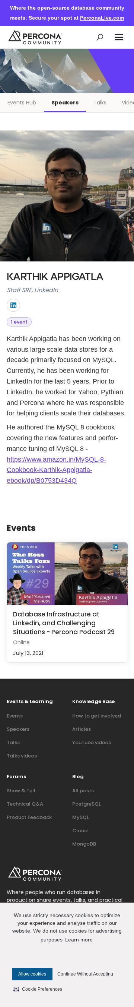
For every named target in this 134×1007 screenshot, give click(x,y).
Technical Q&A (25, 803)
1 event (19, 321)
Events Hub (21, 102)
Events (15, 715)
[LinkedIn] (13, 305)
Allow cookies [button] (32, 974)
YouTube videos (91, 742)
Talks (99, 102)
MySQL (80, 817)
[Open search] (100, 37)
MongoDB (84, 843)
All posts (83, 790)
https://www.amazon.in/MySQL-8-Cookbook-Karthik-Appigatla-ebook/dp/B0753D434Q (56, 470)
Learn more (79, 940)
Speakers (65, 102)
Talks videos (22, 755)
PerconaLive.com (102, 18)
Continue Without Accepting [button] (85, 974)
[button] (119, 37)
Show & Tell (21, 790)
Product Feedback (29, 817)
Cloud (79, 830)
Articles (81, 729)
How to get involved (96, 715)
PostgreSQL (86, 803)
